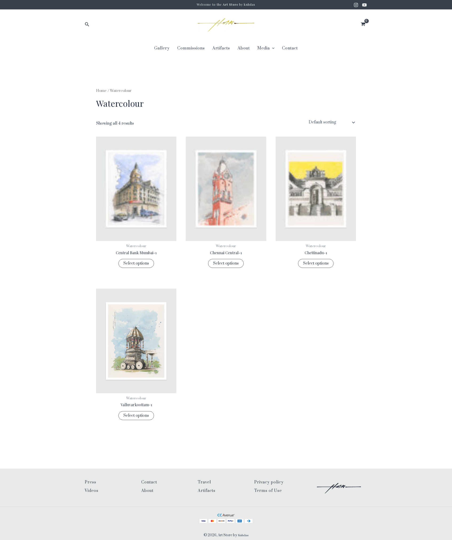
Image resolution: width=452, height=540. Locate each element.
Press (90, 482)
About (244, 48)
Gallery (162, 48)
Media (263, 48)
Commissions (191, 48)
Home (101, 90)
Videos (91, 490)
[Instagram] (356, 5)
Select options (136, 263)
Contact (290, 48)
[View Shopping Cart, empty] (363, 25)
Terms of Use (268, 490)
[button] (87, 24)
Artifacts (221, 48)
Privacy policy (269, 482)
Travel (204, 482)
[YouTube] (364, 5)
